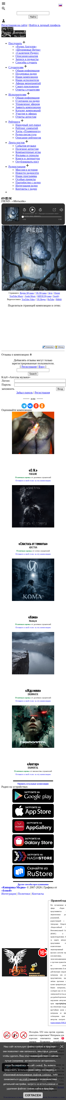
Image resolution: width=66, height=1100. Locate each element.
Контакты (38, 893)
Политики (24, 893)
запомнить (8, 388)
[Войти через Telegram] (24, 406)
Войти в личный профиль (44, 25)
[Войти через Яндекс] (36, 406)
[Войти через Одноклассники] (42, 406)
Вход (42, 366)
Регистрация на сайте (14, 25)
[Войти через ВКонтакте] (30, 406)
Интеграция (8, 893)
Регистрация (29, 366)
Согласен (33, 1095)
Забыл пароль (24, 392)
